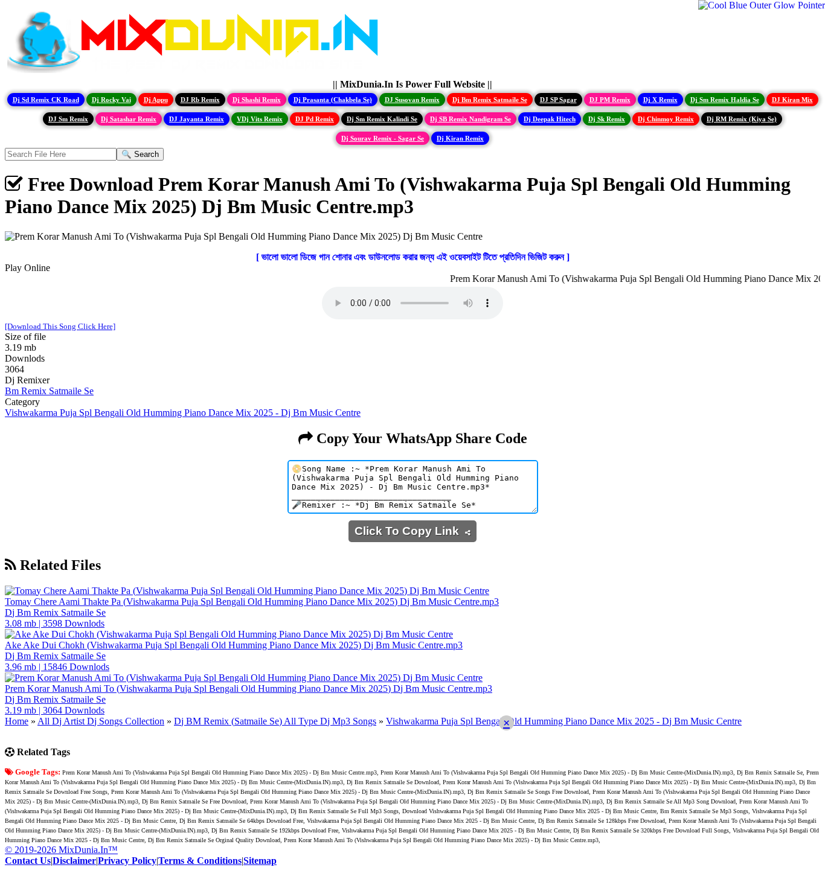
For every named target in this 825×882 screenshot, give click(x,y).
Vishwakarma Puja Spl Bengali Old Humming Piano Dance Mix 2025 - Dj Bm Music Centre (183, 412)
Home (16, 721)
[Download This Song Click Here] (60, 326)
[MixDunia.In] (196, 73)
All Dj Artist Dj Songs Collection (100, 721)
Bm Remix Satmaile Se (49, 391)
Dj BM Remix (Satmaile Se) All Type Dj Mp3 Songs (275, 721)
